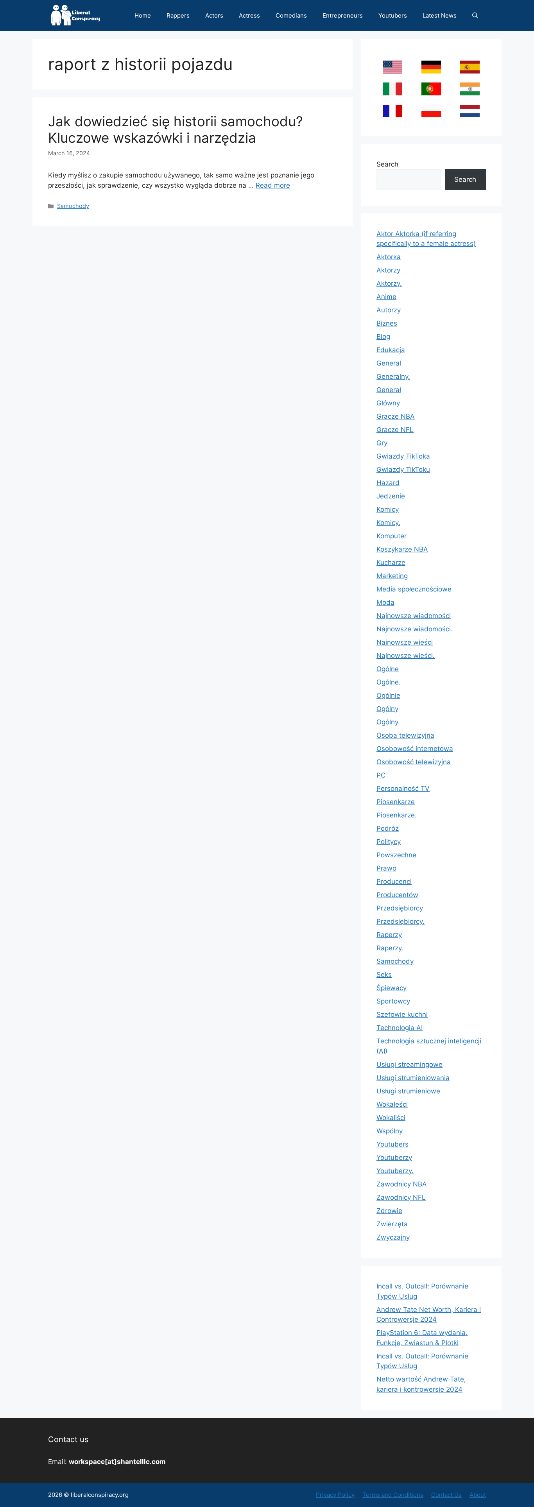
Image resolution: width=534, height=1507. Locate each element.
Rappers (178, 15)
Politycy (388, 842)
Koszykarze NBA (402, 549)
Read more (273, 185)
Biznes (386, 323)
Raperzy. (389, 948)
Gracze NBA (395, 416)
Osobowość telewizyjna (413, 762)
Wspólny (389, 1131)
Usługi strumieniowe (408, 1091)
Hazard (388, 483)
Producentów (397, 895)
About (477, 1494)
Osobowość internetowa (414, 749)
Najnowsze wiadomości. (414, 629)
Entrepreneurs (343, 15)
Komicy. (388, 523)
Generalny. (393, 376)
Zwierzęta (392, 1224)
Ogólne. (388, 682)
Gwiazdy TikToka (403, 456)
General (388, 363)
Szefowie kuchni (402, 1014)
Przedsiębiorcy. (400, 921)
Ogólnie (388, 695)
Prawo (386, 868)
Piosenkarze (395, 802)
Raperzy (389, 935)
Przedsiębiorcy (399, 908)
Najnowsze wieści (404, 642)
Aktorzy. (389, 283)
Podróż (387, 828)
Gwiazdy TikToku (403, 469)
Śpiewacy (391, 988)
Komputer (391, 536)
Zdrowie (389, 1211)
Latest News (440, 15)
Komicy (387, 509)
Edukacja (390, 350)
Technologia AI (399, 1028)
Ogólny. (388, 722)
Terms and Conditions (392, 1494)
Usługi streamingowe (409, 1064)
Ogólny (387, 709)
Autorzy (388, 310)
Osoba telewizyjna (405, 735)
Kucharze (390, 562)
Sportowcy (393, 1001)
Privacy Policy (335, 1494)
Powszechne (396, 855)
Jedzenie (390, 496)
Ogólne (387, 669)
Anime (386, 297)
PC (380, 775)
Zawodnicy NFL (401, 1197)
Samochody (73, 205)
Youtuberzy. (395, 1171)
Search (387, 164)
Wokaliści (390, 1118)
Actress (249, 15)
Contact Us (446, 1494)
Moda (385, 602)
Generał (388, 390)
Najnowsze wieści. (405, 655)
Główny (388, 403)
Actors (214, 15)
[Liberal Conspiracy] (75, 15)
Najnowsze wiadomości (413, 616)
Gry (381, 443)
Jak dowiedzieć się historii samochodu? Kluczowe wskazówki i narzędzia (175, 129)
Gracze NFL (395, 430)
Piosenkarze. (396, 815)
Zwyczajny (393, 1237)
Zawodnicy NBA (401, 1184)
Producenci (394, 881)
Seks (384, 974)
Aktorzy (388, 270)
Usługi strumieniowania (413, 1078)
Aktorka (388, 257)
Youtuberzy (394, 1157)
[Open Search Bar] (475, 15)
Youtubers (392, 15)
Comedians (291, 15)
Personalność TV (403, 788)
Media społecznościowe (414, 589)
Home (142, 15)
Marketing (392, 576)
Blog (383, 336)
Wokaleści (392, 1104)
